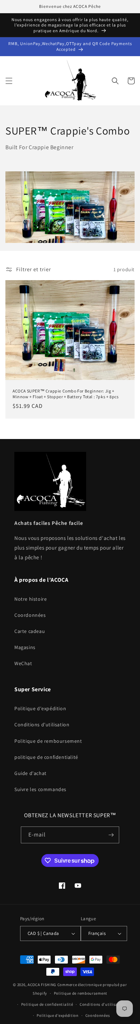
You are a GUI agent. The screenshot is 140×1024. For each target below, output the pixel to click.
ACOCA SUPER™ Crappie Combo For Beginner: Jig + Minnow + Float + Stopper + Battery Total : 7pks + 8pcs (65, 393)
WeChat (23, 663)
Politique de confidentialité (47, 1004)
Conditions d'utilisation (41, 724)
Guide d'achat (30, 773)
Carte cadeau (29, 631)
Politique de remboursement (48, 741)
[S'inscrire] (111, 834)
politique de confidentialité (46, 757)
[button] (9, 81)
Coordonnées (30, 615)
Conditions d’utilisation (103, 1004)
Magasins (25, 647)
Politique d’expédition (57, 1015)
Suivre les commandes (40, 789)
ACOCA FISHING (42, 984)
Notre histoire (30, 599)
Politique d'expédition (40, 708)
